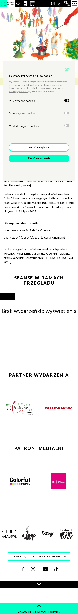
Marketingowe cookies (25, 126)
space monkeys (26, 612)
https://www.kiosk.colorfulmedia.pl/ (40, 207)
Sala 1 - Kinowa (40, 230)
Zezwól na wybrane (39, 147)
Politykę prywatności (18, 91)
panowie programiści (48, 612)
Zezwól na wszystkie (39, 158)
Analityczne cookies (24, 113)
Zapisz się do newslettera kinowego (39, 556)
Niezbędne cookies (23, 100)
